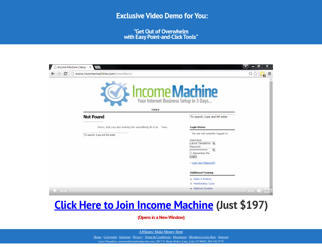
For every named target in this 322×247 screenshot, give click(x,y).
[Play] (55, 190)
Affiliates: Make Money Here (161, 232)
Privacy (138, 237)
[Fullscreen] (266, 190)
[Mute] (259, 190)
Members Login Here (202, 237)
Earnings (125, 237)
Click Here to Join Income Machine (133, 204)
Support (223, 237)
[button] (161, 129)
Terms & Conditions (158, 237)
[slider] (157, 190)
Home (97, 237)
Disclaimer (180, 237)
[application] (161, 130)
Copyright (110, 237)
